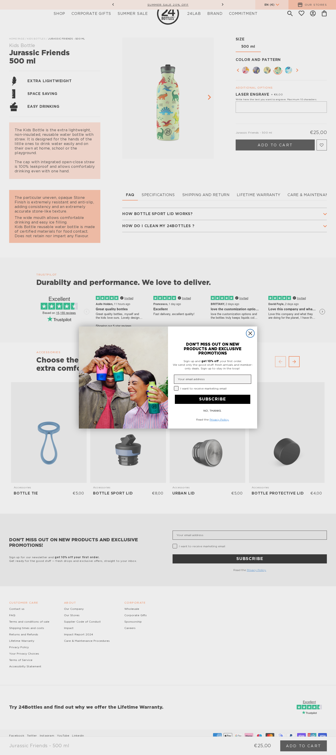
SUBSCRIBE (212, 399)
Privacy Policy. (219, 419)
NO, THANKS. (212, 410)
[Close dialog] (250, 333)
